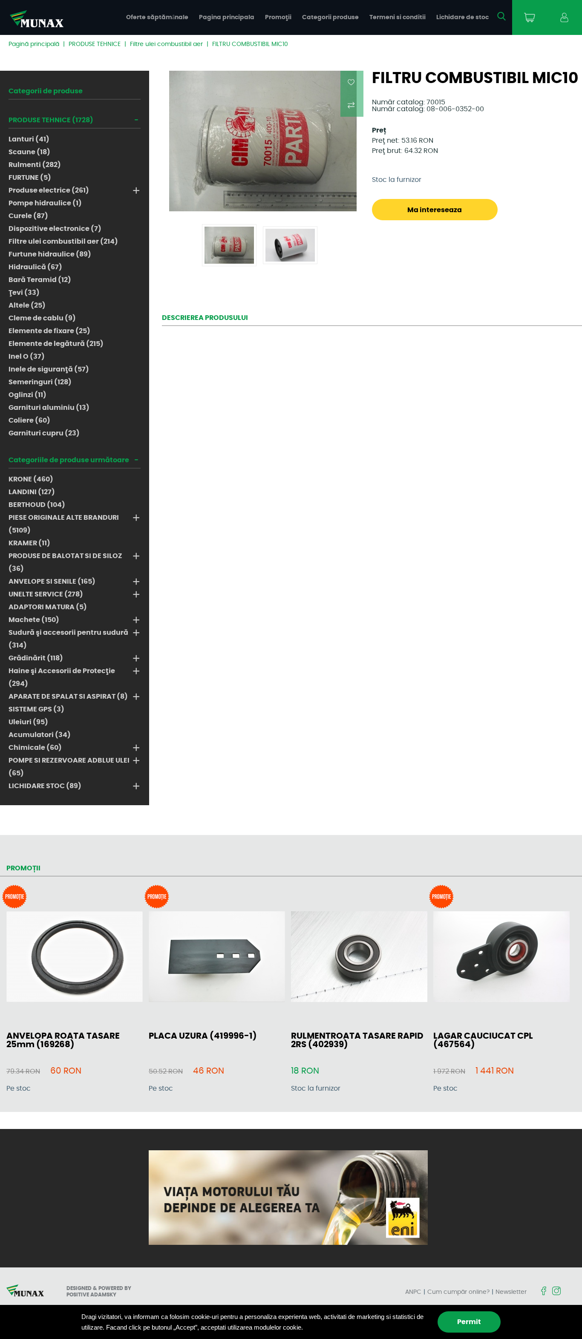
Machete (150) (34, 619)
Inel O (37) (27, 356)
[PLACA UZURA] (217, 957)
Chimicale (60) (35, 747)
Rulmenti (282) (35, 164)
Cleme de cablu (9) (42, 318)
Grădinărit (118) (36, 658)
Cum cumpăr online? (458, 1292)
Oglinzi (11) (27, 395)
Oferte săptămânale (157, 17)
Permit (469, 1322)
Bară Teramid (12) (40, 279)
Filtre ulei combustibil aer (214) (63, 241)
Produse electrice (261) (49, 190)
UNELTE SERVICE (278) (46, 594)
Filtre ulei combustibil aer (166, 44)
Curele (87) (28, 216)
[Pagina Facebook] (543, 1291)
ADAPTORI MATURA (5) (48, 607)
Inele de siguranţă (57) (49, 369)
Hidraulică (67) (35, 267)
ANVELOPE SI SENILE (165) (52, 581)
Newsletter (511, 1292)
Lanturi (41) (29, 139)
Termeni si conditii (397, 17)
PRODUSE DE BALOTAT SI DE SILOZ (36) (65, 562)
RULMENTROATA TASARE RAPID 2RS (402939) (357, 1040)
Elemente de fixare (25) (49, 331)
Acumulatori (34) (40, 734)
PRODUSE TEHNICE (95, 44)
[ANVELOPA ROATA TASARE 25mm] (74, 957)
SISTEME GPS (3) (36, 709)
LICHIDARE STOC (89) (45, 786)
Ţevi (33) (24, 292)
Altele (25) (27, 305)
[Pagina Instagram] (556, 1291)
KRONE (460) (31, 479)
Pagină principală (34, 44)
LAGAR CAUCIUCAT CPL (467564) (483, 1040)
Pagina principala (226, 17)
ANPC (413, 1292)
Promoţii (278, 17)
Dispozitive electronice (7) (55, 228)
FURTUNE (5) (30, 177)
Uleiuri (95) (28, 722)
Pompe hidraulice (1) (45, 203)
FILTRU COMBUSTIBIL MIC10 (250, 44)
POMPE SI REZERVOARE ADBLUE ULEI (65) (69, 767)
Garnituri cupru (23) (44, 433)
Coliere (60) (29, 420)
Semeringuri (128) (40, 382)
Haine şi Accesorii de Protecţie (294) (62, 677)
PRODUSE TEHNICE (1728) (51, 120)
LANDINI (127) (32, 492)
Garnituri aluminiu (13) (49, 407)
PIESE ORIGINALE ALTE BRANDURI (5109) (64, 524)
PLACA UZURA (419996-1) (203, 1036)
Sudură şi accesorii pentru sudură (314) (68, 639)
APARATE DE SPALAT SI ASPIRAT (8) (68, 696)
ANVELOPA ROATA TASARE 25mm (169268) (63, 1040)
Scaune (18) (29, 152)
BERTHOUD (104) (37, 504)
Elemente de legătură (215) (56, 343)
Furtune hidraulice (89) (50, 254)
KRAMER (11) (29, 543)
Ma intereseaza (434, 210)
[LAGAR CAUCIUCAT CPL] (501, 957)
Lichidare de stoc (462, 17)
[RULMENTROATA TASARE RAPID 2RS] (359, 957)
